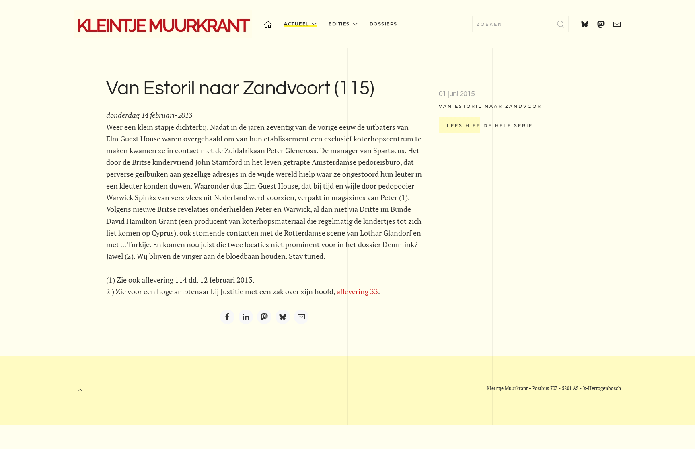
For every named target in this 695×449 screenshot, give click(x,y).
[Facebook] (227, 317)
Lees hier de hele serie (490, 125)
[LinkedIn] (246, 317)
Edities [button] (339, 24)
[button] (80, 391)
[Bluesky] (283, 317)
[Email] (301, 317)
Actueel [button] (296, 24)
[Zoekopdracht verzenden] (561, 24)
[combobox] (520, 24)
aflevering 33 (357, 291)
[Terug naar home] (163, 24)
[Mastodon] (264, 317)
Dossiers (383, 24)
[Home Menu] (268, 24)
